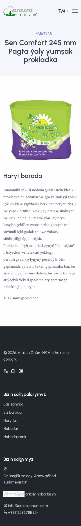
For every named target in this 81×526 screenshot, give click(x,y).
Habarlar (10, 428)
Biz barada (12, 412)
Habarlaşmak (14, 436)
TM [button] (61, 11)
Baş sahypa (13, 404)
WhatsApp (14, 494)
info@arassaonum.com (28, 505)
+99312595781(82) (23, 512)
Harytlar (44, 34)
